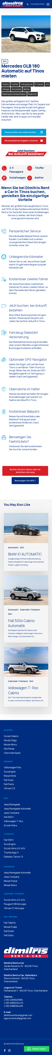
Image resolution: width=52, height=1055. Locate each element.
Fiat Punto (9, 784)
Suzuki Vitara (10, 825)
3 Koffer (14, 84)
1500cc (5, 84)
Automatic (13, 547)
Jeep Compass (11, 812)
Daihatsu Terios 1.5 (13, 856)
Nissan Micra (10, 744)
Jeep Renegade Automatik (17, 808)
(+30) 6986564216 (13, 1006)
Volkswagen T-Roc (13, 821)
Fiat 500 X (9, 817)
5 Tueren (39, 84)
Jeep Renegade (12, 804)
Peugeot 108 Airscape (15, 904)
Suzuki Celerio (11, 736)
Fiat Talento (10, 922)
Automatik (16, 89)
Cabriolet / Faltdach (30, 609)
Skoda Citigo (10, 740)
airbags (5, 89)
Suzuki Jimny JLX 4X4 (14, 848)
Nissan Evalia (10, 926)
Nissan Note (10, 775)
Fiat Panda (9, 748)
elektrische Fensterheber (14, 94)
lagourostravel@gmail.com (17, 1018)
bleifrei (27, 89)
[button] (36, 1049)
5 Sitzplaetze (27, 84)
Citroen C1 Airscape (14, 908)
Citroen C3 (9, 788)
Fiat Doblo (9, 931)
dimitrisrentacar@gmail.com (18, 1015)
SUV (5, 61)
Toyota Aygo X (11, 852)
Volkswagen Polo (12, 767)
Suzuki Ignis (10, 771)
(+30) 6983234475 (13, 1002)
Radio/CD (32, 94)
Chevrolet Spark (12, 752)
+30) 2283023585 (14, 999)
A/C (47, 84)
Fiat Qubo (9, 780)
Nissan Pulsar (10, 880)
